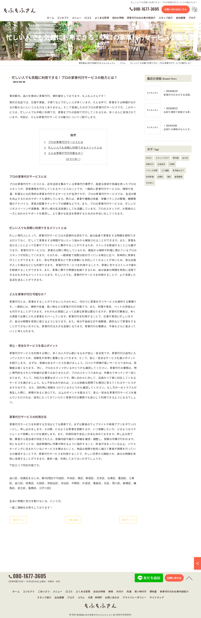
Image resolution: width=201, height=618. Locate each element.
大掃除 (172, 164)
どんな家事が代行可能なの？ (65, 153)
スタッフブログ (162, 157)
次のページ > (128, 519)
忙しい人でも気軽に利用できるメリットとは (75, 147)
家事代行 (150, 164)
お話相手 (161, 164)
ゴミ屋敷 (165, 170)
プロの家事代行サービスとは (65, 142)
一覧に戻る (73, 519)
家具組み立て (178, 170)
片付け (149, 157)
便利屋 (176, 157)
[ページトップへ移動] (189, 578)
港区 (169, 176)
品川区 (185, 157)
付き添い (150, 182)
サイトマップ (156, 597)
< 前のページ (18, 519)
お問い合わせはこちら (175, 9)
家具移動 (150, 176)
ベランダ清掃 (152, 170)
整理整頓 (178, 176)
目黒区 (160, 176)
